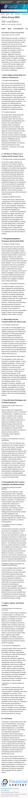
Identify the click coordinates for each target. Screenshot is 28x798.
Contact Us (25, 2)
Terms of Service (14, 796)
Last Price (4, 20)
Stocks (3, 14)
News (7, 14)
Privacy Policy (4, 796)
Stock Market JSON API (7, 788)
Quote (3, 28)
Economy (17, 14)
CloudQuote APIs (20, 2)
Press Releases (18, 28)
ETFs (12, 14)
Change (12, 20)
